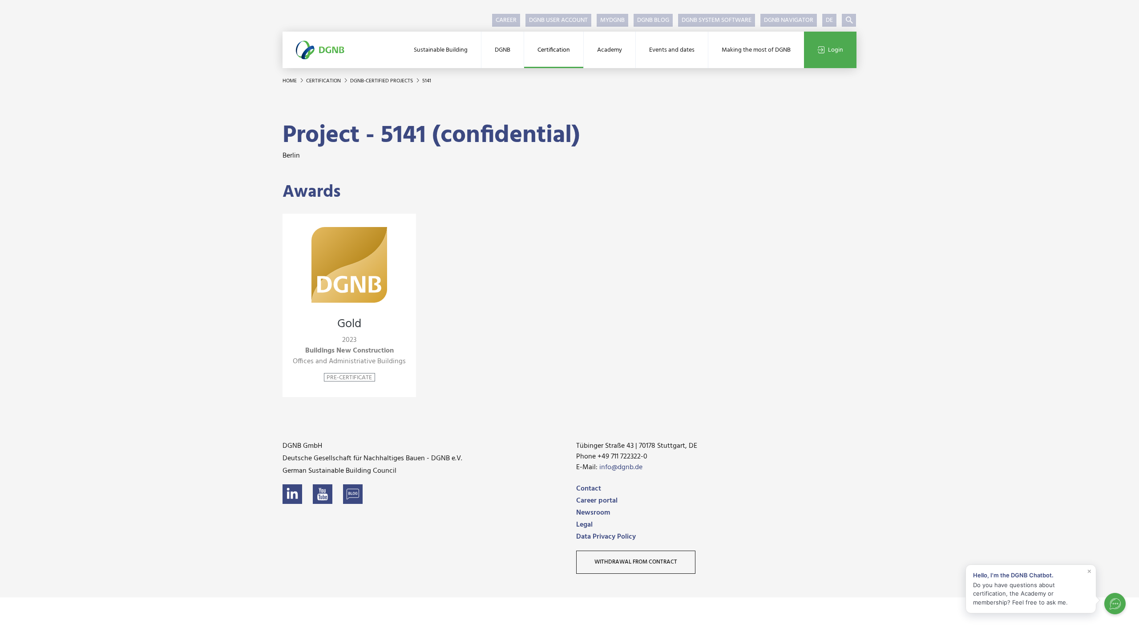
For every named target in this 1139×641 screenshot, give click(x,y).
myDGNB (612, 20)
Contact (588, 489)
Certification (553, 50)
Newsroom (593, 513)
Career (506, 20)
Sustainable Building (441, 50)
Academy (609, 50)
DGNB (502, 50)
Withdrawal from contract (635, 562)
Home (290, 81)
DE (829, 20)
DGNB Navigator (788, 20)
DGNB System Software (716, 20)
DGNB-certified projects (382, 81)
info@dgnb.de (620, 467)
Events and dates (672, 50)
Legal (584, 525)
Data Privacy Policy (606, 537)
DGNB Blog (653, 20)
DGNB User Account (558, 20)
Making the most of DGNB (756, 50)
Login (835, 50)
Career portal (597, 501)
